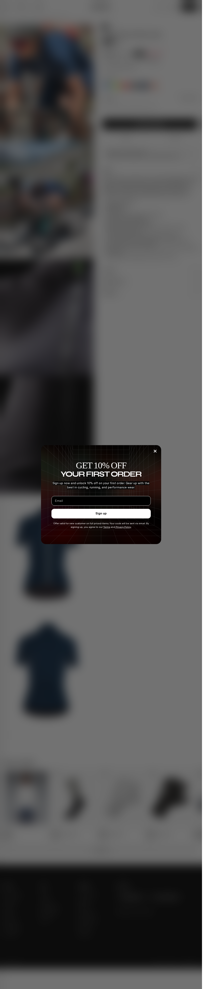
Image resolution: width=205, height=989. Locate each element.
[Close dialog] (155, 451)
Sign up (101, 513)
